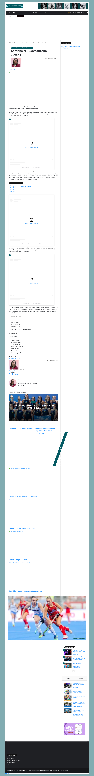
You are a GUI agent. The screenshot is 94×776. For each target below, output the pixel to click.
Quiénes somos (10, 758)
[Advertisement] (47, 27)
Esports (41, 12)
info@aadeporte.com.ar (47, 770)
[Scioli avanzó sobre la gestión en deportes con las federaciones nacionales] (67, 685)
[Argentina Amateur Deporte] (14, 6)
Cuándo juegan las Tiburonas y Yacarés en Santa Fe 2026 (34, 406)
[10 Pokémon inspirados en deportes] (67, 698)
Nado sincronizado (15, 47)
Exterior (15, 12)
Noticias (25, 47)
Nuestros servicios (49, 12)
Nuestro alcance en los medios (13, 760)
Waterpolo (30, 47)
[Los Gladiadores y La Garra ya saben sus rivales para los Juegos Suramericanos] (67, 665)
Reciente (81, 678)
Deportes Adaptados (33, 12)
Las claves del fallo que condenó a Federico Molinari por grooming (78, 691)
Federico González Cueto (62, 770)
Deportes (9, 12)
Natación (23, 43)
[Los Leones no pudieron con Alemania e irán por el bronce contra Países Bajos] (67, 658)
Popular (68, 678)
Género (20, 12)
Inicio (11, 43)
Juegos (25, 12)
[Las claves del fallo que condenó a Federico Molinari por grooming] (67, 691)
